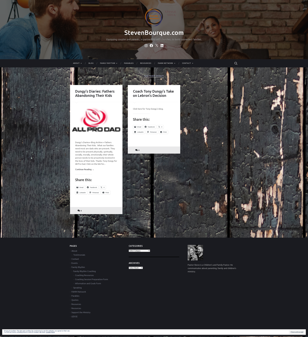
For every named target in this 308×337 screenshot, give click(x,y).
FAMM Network (165, 63)
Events (74, 263)
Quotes (74, 300)
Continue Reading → (84, 169)
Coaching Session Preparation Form (91, 279)
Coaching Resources (84, 275)
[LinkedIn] (162, 45)
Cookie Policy (50, 332)
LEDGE (74, 316)
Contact (186, 63)
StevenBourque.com (154, 32)
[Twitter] (157, 45)
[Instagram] (146, 45)
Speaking (77, 287)
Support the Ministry (80, 312)
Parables (129, 63)
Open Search (235, 63)
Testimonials (79, 255)
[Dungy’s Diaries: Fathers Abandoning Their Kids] (96, 119)
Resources (145, 63)
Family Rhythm (107, 63)
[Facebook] (151, 45)
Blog (91, 63)
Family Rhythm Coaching (84, 271)
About (76, 63)
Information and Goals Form (88, 283)
